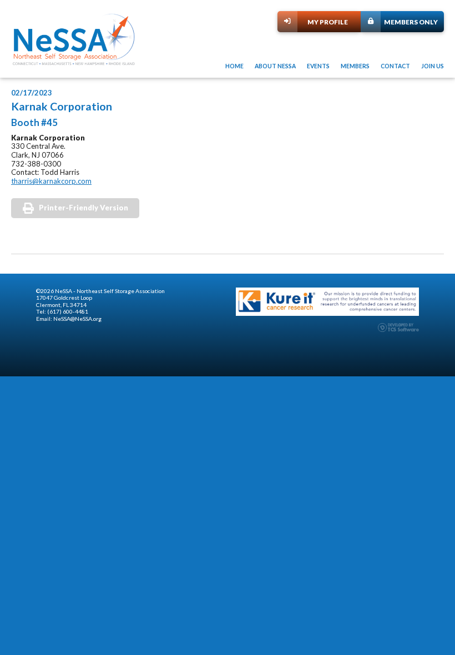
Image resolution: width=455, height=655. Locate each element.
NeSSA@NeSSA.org (77, 318)
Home (234, 66)
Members (355, 66)
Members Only (411, 22)
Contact (395, 66)
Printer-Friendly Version (83, 207)
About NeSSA (275, 66)
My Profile (327, 22)
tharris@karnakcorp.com (51, 181)
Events (318, 66)
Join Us (432, 66)
